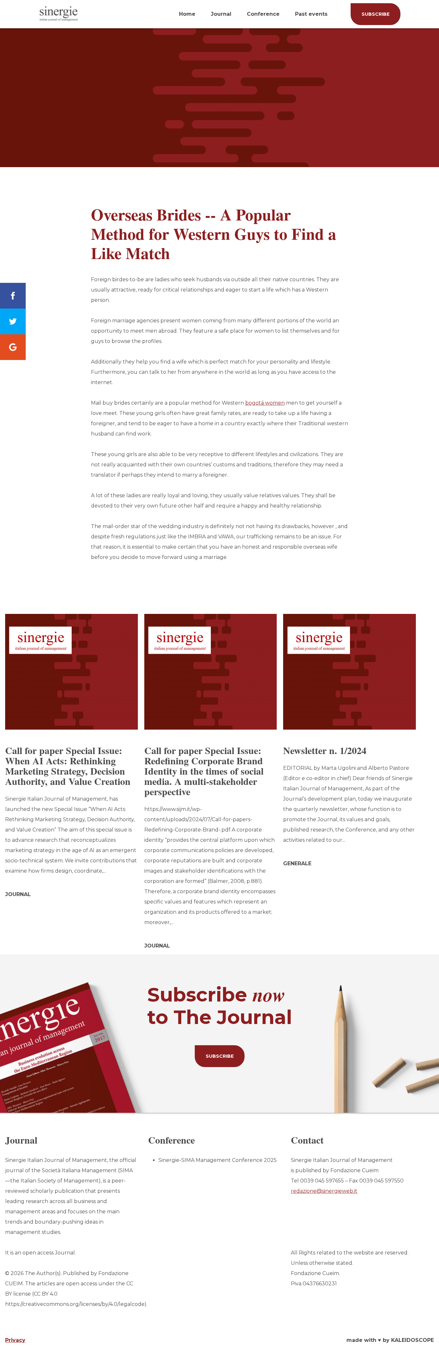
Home (187, 14)
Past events (311, 14)
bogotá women (265, 403)
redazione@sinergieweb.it (324, 1191)
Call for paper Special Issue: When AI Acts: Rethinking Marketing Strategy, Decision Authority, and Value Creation (67, 765)
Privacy (15, 1340)
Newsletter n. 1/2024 (324, 750)
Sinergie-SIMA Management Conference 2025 (217, 1160)
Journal (221, 14)
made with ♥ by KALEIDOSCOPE (390, 1340)
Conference (263, 14)
